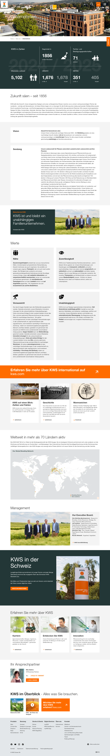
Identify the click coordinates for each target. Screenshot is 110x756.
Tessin (66, 737)
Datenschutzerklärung (32, 748)
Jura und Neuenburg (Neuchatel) (73, 732)
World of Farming (37, 728)
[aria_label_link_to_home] (4, 4)
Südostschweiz (68, 730)
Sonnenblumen (14, 732)
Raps (11, 730)
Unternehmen (59, 724)
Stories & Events (37, 721)
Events (34, 726)
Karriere (58, 726)
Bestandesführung (25, 728)
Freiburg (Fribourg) (69, 739)
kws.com (47, 372)
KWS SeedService (49, 726)
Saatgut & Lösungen (25, 726)
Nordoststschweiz (69, 728)
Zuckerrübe (13, 726)
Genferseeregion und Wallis (72, 734)
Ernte (21, 732)
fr (87, 4)
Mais (11, 724)
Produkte (13, 721)
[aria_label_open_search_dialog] (92, 4)
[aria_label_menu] (105, 4)
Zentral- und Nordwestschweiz (72, 726)
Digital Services (49, 721)
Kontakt (67, 721)
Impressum (20, 748)
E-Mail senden (32, 680)
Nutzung (22, 730)
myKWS (46, 724)
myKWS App (47, 728)
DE (96, 752)
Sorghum (12, 728)
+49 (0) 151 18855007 (37, 675)
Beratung (23, 721)
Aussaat (22, 724)
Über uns (59, 721)
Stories (34, 724)
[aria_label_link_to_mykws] (98, 4)
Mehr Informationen (19, 588)
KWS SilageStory (37, 730)
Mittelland (67, 724)
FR (99, 752)
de (84, 4)
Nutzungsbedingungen (46, 748)
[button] (32, 706)
